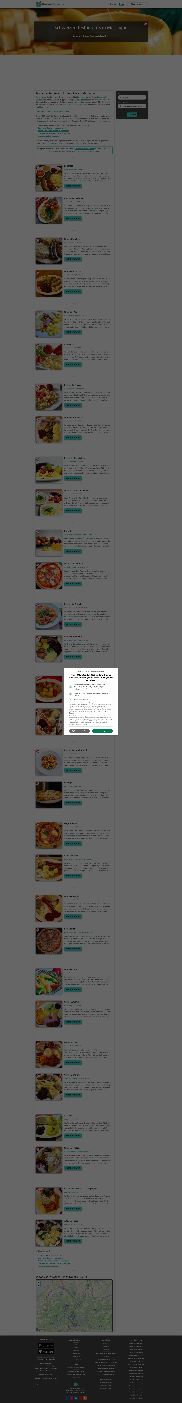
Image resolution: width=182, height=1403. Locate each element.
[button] (91, 699)
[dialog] (91, 701)
